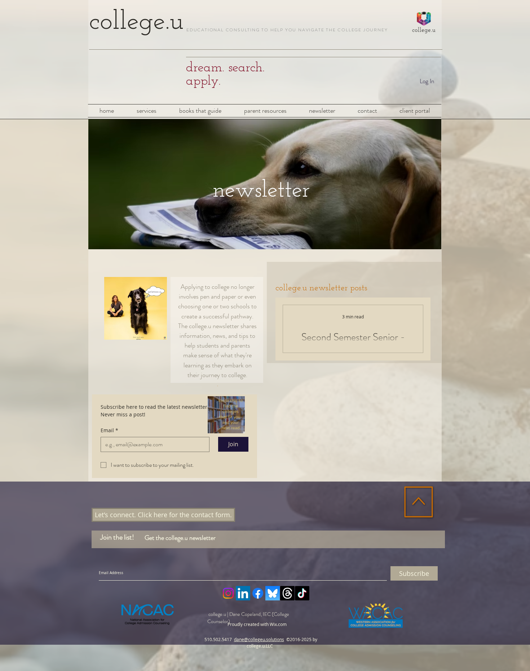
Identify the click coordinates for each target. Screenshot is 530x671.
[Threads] (287, 593)
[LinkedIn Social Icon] (243, 593)
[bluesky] (272, 593)
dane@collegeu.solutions (259, 639)
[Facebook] (258, 593)
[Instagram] (228, 593)
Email (109, 430)
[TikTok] (302, 593)
